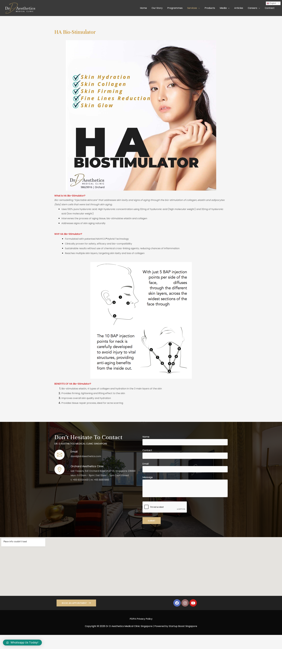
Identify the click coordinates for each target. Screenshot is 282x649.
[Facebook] (177, 603)
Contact (147, 450)
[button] (76, 603)
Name (145, 436)
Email (145, 463)
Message (147, 477)
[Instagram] (185, 603)
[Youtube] (193, 603)
